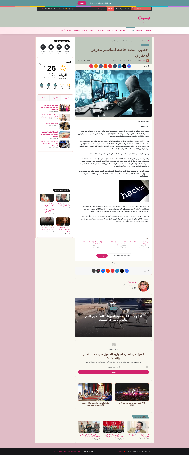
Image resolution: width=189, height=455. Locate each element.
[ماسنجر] (103, 271)
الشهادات (79, 451)
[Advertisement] (75, 17)
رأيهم (108, 30)
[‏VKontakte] (101, 66)
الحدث (123, 30)
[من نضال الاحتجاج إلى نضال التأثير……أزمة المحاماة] (63, 221)
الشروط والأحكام (66, 30)
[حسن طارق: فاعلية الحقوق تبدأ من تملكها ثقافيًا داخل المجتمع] (89, 427)
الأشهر (67, 98)
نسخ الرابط (102, 255)
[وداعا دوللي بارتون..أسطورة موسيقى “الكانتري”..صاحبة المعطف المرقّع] (47, 198)
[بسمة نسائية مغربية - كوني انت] (144, 19)
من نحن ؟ (40, 451)
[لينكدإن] (120, 66)
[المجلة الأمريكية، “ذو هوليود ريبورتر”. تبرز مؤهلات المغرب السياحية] (64, 134)
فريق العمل (47, 451)
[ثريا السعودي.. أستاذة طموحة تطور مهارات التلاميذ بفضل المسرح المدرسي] (64, 144)
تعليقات (43, 98)
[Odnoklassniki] (96, 66)
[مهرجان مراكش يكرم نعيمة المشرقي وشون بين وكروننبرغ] (64, 117)
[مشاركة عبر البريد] (98, 271)
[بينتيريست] (110, 66)
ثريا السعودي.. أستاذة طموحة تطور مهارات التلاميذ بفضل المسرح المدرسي (49, 143)
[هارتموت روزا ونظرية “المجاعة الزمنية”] (63, 198)
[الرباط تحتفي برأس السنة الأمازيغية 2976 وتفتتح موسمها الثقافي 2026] (113, 427)
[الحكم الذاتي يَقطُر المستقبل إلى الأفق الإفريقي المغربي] (138, 427)
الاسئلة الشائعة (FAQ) (70, 451)
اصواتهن (114, 30)
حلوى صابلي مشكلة (52, 123)
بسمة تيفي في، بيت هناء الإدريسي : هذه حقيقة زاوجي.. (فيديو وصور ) (49, 107)
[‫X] (124, 66)
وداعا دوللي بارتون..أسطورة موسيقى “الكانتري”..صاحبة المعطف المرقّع (86, 8)
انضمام (82, 3)
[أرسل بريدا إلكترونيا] (139, 60)
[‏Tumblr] (115, 66)
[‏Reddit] (105, 66)
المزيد (85, 30)
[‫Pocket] (91, 66)
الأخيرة (55, 98)
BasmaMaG (119, 451)
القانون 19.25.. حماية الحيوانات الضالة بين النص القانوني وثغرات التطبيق (114, 317)
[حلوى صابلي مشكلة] (64, 126)
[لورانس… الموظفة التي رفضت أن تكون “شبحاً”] (47, 221)
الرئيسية (148, 30)
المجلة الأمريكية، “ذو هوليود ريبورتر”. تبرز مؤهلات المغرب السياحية (49, 134)
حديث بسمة (139, 30)
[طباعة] (94, 271)
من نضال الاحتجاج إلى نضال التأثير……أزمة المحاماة (64, 229)
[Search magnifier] (132, 8)
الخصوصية (77, 30)
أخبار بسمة (130, 30)
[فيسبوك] (129, 66)
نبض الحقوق (100, 30)
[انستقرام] (132, 288)
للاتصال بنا (59, 451)
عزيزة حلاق (142, 60)
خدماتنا (54, 451)
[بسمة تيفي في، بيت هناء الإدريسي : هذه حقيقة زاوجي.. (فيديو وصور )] (64, 107)
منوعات (92, 30)
